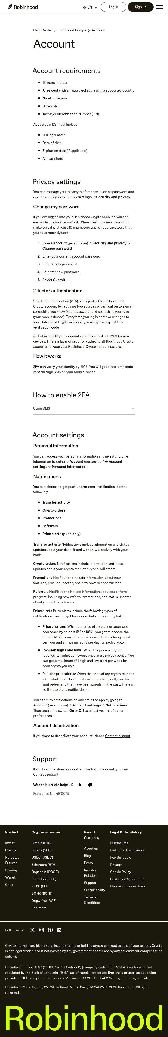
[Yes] (79, 785)
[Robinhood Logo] (23, 7)
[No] (90, 785)
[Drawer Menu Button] (159, 7)
